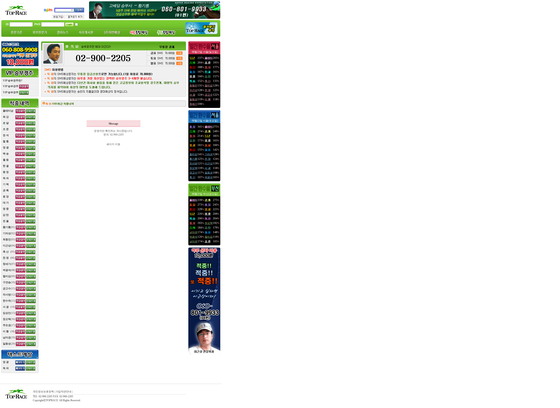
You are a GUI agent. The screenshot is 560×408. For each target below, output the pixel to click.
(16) (9, 319)
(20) (9, 343)
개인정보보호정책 (43, 391)
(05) (9, 251)
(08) (9, 270)
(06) (9, 257)
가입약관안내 (63, 391)
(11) (9, 288)
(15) (9, 313)
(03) (9, 239)
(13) (9, 300)
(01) (9, 227)
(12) (9, 294)
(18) (9, 331)
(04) (9, 245)
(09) (9, 276)
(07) (9, 264)
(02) (9, 233)
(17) (9, 325)
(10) (9, 282)
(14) (9, 306)
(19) (9, 337)
